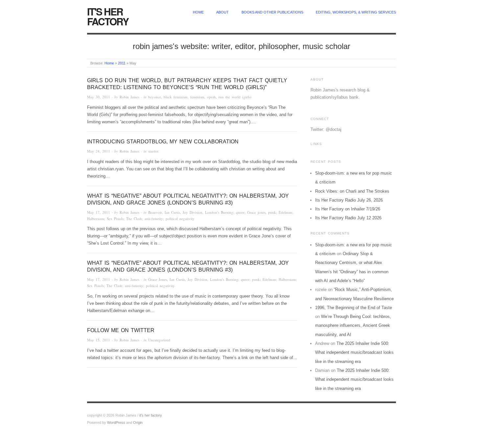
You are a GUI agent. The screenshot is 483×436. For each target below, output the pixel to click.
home (198, 12)
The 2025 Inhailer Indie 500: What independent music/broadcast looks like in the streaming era (354, 352)
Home (109, 63)
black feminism (176, 96)
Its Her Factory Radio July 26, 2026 (349, 200)
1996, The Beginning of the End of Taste (353, 307)
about (222, 12)
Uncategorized (159, 339)
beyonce (154, 96)
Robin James (129, 96)
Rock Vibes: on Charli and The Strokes (352, 191)
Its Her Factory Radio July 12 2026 (348, 217)
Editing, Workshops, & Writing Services (356, 12)
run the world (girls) (234, 96)
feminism (197, 96)
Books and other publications (272, 12)
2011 (122, 63)
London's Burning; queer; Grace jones (235, 212)
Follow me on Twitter (120, 330)
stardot (153, 151)
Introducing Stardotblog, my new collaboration (163, 141)
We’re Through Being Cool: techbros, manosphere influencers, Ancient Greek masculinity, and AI (353, 325)
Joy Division (192, 212)
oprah (211, 96)
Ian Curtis (172, 212)
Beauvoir (155, 212)
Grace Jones (157, 279)
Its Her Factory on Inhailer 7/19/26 (347, 208)
